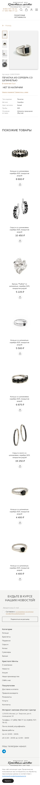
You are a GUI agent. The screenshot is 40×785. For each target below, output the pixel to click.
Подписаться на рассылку (20, 619)
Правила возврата (10, 693)
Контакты (6, 705)
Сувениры (6, 652)
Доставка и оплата (10, 689)
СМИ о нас (6, 680)
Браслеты (6, 637)
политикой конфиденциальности (14, 776)
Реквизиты (7, 697)
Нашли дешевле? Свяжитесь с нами (15, 92)
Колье (4, 648)
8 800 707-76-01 (10, 9)
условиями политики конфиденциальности (19, 612)
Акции (5, 673)
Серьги (5, 644)
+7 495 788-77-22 (9, 11)
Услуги (5, 701)
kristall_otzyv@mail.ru (16, 726)
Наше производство (10, 676)
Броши (5, 656)
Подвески (6, 640)
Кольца (5, 633)
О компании (7, 665)
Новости (5, 669)
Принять (8, 781)
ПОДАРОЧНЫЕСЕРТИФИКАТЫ (20, 16)
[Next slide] (4, 64)
